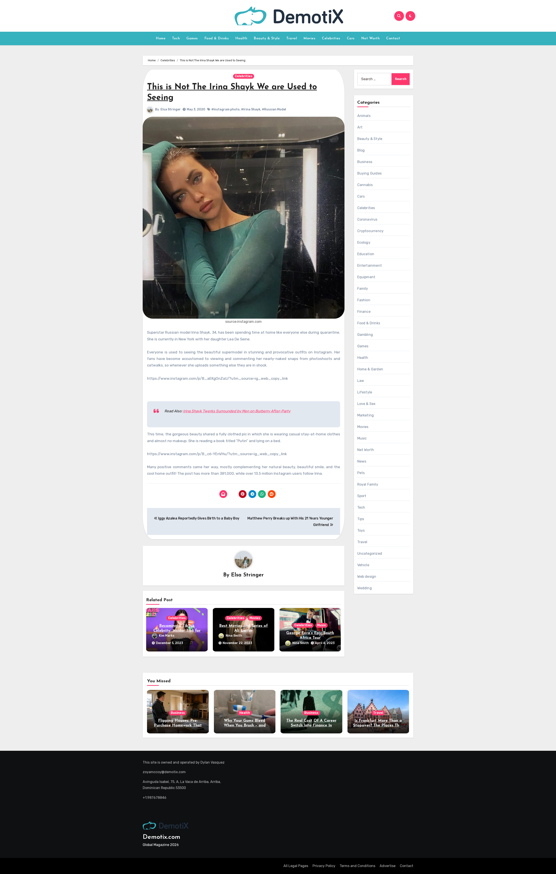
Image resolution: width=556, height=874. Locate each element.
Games (192, 38)
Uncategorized (369, 553)
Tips (360, 519)
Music (321, 625)
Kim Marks (166, 636)
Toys (361, 530)
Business (364, 162)
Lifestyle (364, 392)
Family (362, 288)
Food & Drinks (216, 38)
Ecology (363, 242)
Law (360, 381)
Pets (361, 473)
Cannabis (365, 185)
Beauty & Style (267, 38)
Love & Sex (366, 404)
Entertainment (369, 265)
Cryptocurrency (370, 231)
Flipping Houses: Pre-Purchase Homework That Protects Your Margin (178, 725)
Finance (364, 312)
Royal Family (367, 484)
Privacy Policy (324, 866)
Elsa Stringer (171, 109)
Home (160, 38)
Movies (309, 38)
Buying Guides (369, 173)
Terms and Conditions (357, 866)
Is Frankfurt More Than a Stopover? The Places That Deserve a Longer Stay (378, 725)
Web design (366, 576)
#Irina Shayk (250, 109)
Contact (393, 38)
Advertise (387, 866)
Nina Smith (234, 636)
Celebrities (331, 38)
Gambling (365, 335)
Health (241, 38)
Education (365, 254)
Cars (351, 38)
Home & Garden (370, 369)
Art (360, 127)
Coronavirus (367, 219)
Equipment (366, 277)
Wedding (364, 588)
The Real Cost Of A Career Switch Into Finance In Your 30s (311, 725)
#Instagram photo (225, 109)
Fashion (363, 300)
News (361, 461)
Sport (361, 496)
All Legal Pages (295, 866)
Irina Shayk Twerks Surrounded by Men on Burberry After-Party (236, 411)
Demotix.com (161, 837)
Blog (361, 150)
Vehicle (363, 565)
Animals (364, 116)
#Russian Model (274, 109)
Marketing (365, 415)
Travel (291, 38)
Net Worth (370, 38)
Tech (176, 38)
